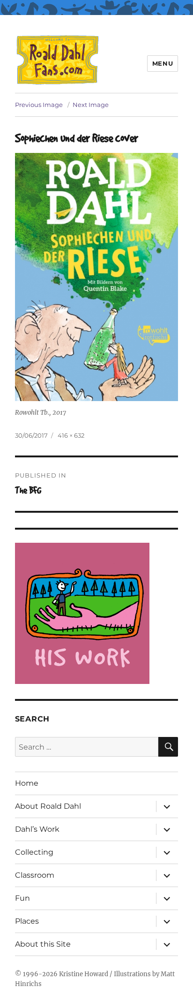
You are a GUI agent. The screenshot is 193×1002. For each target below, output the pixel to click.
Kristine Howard (83, 974)
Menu (162, 63)
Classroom (34, 875)
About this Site (43, 944)
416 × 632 (71, 435)
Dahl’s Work (37, 829)
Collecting (34, 852)
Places (27, 921)
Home (26, 783)
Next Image (91, 104)
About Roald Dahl (48, 806)
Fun (22, 898)
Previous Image (39, 104)
